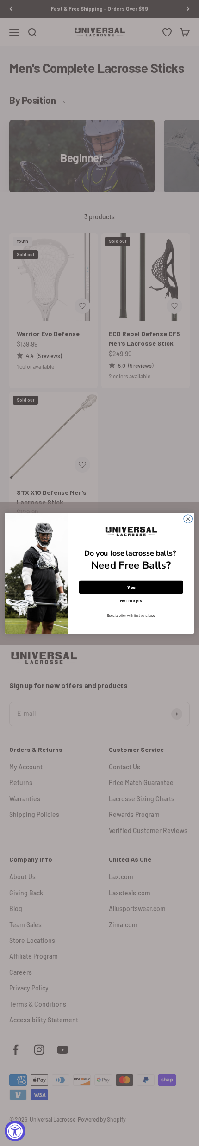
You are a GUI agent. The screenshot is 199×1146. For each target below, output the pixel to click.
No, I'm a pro (131, 600)
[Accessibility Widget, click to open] (15, 1131)
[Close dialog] (188, 519)
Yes (131, 586)
